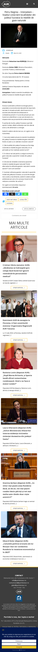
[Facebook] (5, 194)
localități (23, 199)
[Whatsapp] (25, 194)
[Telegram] (19, 194)
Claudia (7, 53)
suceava (9, 203)
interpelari (9, 50)
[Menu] (27, 3)
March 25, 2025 (17, 53)
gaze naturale (12, 199)
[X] (12, 194)
